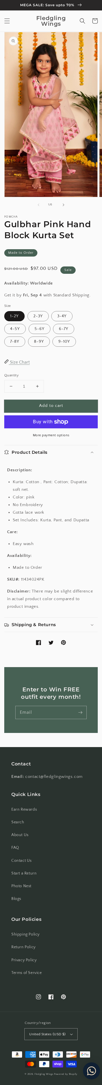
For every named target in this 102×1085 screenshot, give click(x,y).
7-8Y (14, 341)
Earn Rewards (24, 809)
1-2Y (14, 316)
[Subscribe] (80, 712)
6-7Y (63, 329)
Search (17, 822)
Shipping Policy (25, 934)
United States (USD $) (47, 1034)
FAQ (15, 847)
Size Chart (19, 362)
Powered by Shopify (65, 1074)
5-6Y (39, 329)
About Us (20, 835)
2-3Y (38, 316)
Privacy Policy (24, 960)
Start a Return (24, 873)
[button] (7, 21)
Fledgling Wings (44, 1074)
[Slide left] (38, 205)
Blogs (16, 899)
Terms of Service (26, 973)
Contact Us (21, 860)
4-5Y (15, 329)
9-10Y (64, 341)
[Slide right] (63, 205)
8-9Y (39, 341)
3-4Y (62, 316)
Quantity (11, 375)
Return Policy (23, 947)
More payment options (51, 435)
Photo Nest (21, 886)
